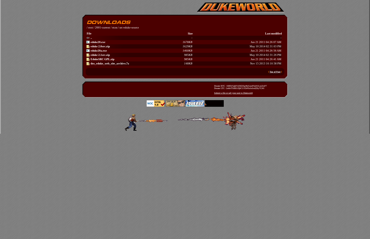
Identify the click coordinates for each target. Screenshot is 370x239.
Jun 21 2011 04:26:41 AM (186, 59)
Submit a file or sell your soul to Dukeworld (233, 93)
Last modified (273, 33)
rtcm (114, 27)
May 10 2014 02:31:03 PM (186, 46)
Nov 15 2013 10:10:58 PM (186, 63)
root (90, 27)
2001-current (102, 27)
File (89, 33)
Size (190, 33)
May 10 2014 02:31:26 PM (186, 54)
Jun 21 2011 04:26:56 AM (186, 50)
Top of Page (275, 72)
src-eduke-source (129, 27)
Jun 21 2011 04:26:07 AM (186, 42)
